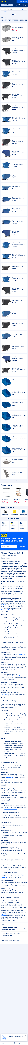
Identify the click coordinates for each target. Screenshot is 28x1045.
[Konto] (25, 1043)
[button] (22, 1)
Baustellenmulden (5, 609)
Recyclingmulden (5, 694)
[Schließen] (25, 1035)
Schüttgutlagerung (20, 654)
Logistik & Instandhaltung (10, 809)
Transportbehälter (16, 676)
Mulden (15, 11)
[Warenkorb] (19, 1043)
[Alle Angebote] (14, 1043)
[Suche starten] (25, 9)
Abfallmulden (4, 604)
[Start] (3, 1043)
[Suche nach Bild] (22, 9)
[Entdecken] (8, 1043)
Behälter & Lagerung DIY (8, 11)
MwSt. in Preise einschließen (14, 1038)
